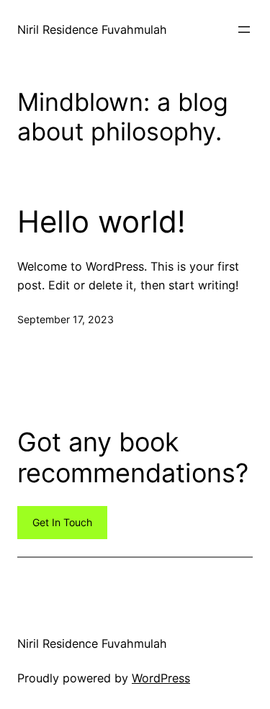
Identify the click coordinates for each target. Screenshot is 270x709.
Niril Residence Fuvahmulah (92, 29)
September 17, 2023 (65, 319)
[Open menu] (244, 29)
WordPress (161, 678)
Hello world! (101, 222)
